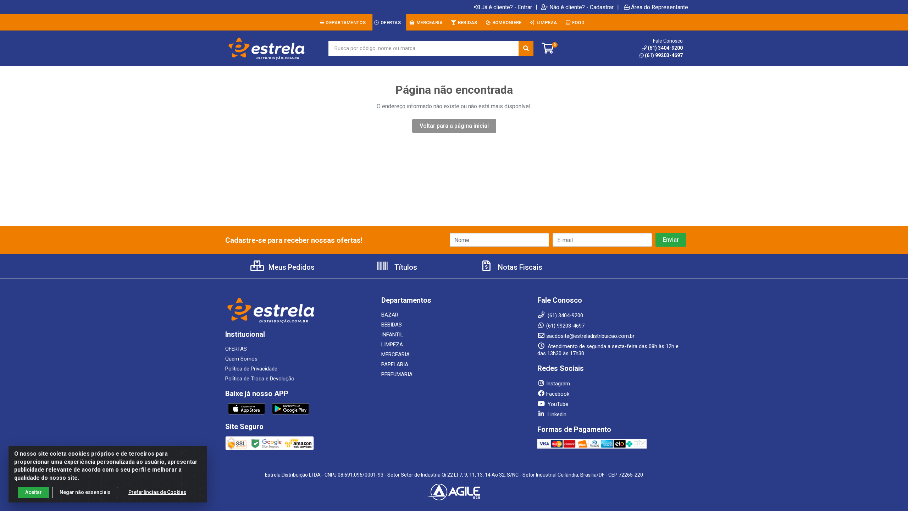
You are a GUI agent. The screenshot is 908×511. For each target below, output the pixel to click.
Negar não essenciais (85, 492)
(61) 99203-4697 (664, 55)
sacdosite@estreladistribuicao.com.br (590, 336)
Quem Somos (241, 359)
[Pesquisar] (526, 48)
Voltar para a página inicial (454, 125)
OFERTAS (236, 349)
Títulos (405, 267)
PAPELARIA (394, 364)
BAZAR (389, 315)
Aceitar (33, 492)
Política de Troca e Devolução (259, 378)
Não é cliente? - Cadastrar (581, 7)
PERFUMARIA (397, 374)
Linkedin (556, 414)
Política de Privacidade (251, 369)
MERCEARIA (395, 354)
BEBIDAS (391, 325)
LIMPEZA (392, 344)
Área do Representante (659, 7)
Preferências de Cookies (157, 492)
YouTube (557, 404)
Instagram (558, 383)
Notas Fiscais (519, 267)
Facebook (557, 394)
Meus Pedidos (291, 267)
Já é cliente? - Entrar (506, 7)
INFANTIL (392, 334)
